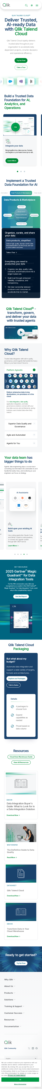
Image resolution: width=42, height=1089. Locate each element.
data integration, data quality (18, 402)
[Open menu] (37, 5)
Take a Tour (21, 67)
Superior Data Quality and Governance (19, 425)
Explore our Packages (17, 678)
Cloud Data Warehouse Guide (21, 757)
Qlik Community (10, 1048)
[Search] (26, 5)
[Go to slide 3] (24, 171)
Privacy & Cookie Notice (16, 1075)
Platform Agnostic (15, 370)
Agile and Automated (16, 435)
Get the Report (21, 596)
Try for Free (21, 60)
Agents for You (13, 443)
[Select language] (31, 5)
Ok (20, 1079)
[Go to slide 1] (17, 171)
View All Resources (21, 762)
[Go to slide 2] (21, 171)
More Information (20, 1084)
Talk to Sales (13, 685)
